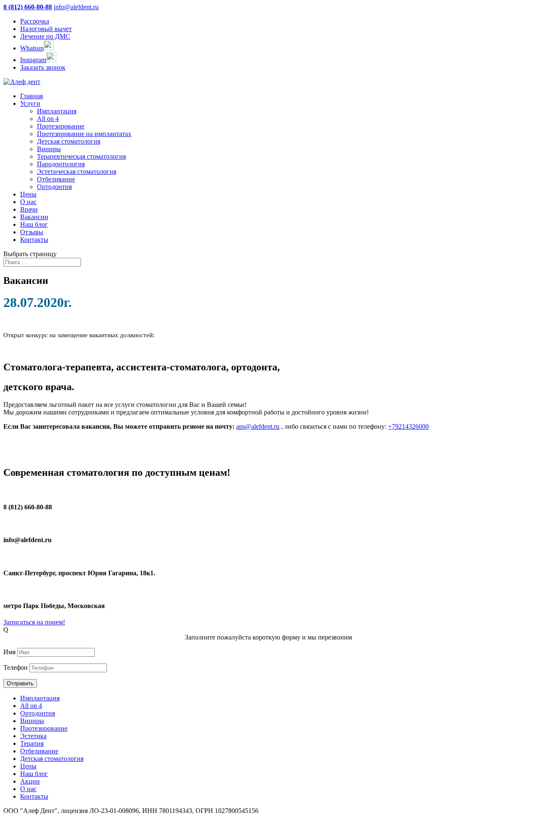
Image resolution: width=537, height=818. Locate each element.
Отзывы (31, 232)
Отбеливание (56, 179)
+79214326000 (408, 426)
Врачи (29, 209)
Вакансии (34, 216)
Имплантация (56, 111)
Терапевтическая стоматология (81, 156)
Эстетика (33, 735)
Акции (30, 781)
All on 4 (48, 118)
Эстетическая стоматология (76, 171)
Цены (28, 194)
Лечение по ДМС (45, 36)
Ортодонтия (54, 186)
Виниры (49, 148)
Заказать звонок (42, 67)
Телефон (15, 667)
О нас (28, 201)
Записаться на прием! (34, 622)
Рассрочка (34, 21)
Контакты (34, 239)
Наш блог (34, 224)
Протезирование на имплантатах (84, 133)
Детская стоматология (68, 141)
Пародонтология (61, 164)
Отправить (20, 683)
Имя (9, 651)
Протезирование (60, 126)
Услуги (30, 103)
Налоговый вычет (46, 28)
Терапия (32, 743)
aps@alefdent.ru (257, 426)
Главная (31, 96)
